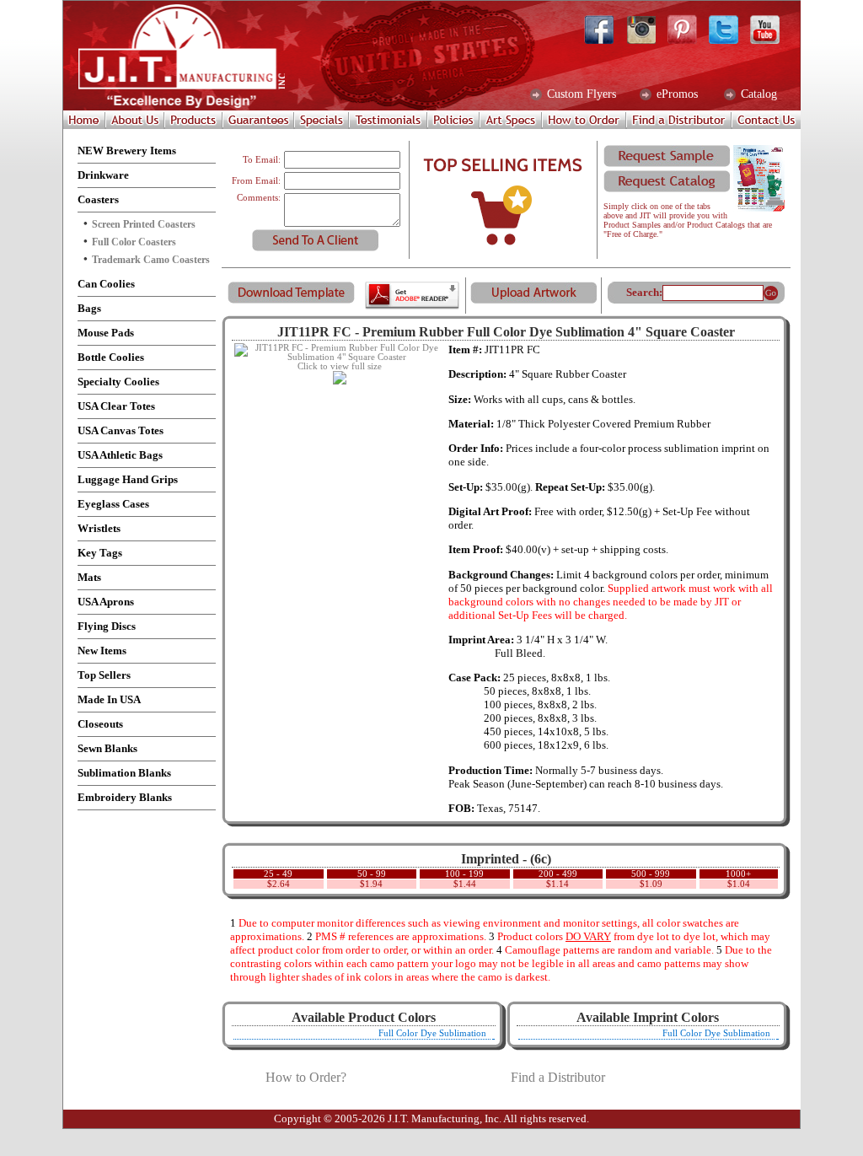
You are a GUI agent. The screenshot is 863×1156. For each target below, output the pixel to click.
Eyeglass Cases (113, 503)
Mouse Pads (106, 332)
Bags (89, 308)
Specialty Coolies (118, 381)
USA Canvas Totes (120, 430)
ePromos (675, 94)
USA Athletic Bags (120, 455)
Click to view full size (339, 366)
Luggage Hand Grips (128, 479)
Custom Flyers (580, 94)
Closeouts (100, 724)
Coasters (98, 199)
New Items (102, 650)
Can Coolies (106, 283)
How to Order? (305, 1077)
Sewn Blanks (107, 748)
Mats (89, 577)
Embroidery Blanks (125, 797)
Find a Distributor (558, 1077)
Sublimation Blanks (124, 772)
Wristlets (99, 528)
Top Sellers (104, 675)
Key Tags (100, 552)
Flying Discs (107, 626)
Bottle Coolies (111, 357)
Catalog (757, 94)
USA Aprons (106, 601)
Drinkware (103, 175)
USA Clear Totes (116, 406)
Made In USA (109, 699)
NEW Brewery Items (127, 150)
